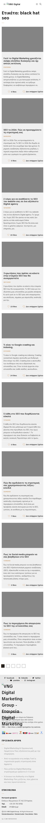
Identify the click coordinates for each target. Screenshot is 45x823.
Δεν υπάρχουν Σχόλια (34, 92)
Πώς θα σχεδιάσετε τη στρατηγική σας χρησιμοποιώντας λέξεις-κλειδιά (21, 485)
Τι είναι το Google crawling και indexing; (19, 346)
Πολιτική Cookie (19, 814)
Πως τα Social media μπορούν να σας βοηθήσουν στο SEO (20, 555)
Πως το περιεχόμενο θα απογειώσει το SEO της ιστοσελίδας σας (22, 624)
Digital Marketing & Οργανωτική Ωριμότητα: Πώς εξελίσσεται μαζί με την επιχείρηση (22, 751)
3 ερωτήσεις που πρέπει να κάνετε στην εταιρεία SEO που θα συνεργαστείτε (21, 276)
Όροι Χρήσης (29, 814)
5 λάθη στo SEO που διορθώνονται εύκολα (21, 415)
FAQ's (36, 814)
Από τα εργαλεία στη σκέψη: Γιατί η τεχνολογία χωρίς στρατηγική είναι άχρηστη (20, 761)
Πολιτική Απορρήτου (8, 814)
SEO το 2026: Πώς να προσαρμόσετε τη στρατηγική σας (22, 131)
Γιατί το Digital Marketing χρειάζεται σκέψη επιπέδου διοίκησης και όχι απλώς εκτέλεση (22, 61)
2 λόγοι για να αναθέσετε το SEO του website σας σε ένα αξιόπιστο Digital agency (20, 201)
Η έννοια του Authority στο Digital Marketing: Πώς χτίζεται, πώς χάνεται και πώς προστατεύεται (21, 779)
